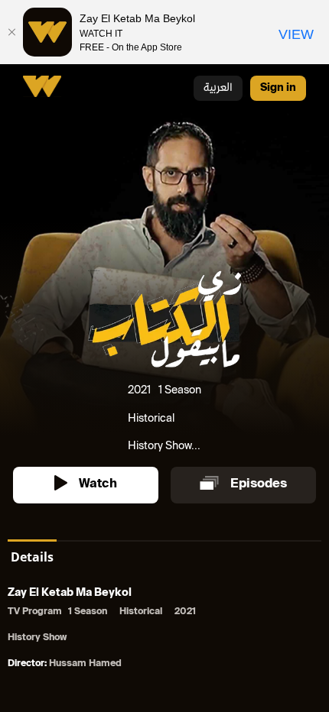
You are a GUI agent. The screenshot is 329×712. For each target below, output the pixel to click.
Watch (98, 484)
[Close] (11, 32)
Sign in (278, 88)
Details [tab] (32, 557)
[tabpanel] (164, 629)
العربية (218, 88)
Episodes (258, 484)
